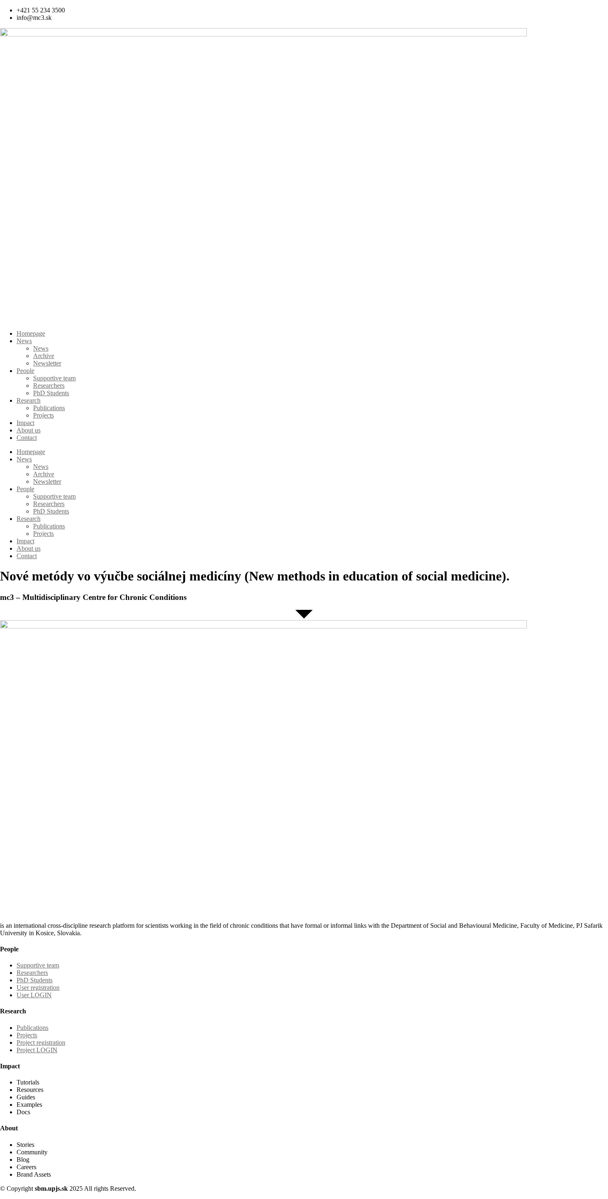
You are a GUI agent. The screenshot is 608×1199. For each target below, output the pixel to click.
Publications (49, 407)
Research (29, 400)
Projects (43, 415)
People (25, 370)
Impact (25, 422)
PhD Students (51, 392)
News (24, 340)
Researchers (49, 385)
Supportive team (54, 378)
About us (29, 430)
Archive (43, 355)
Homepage (31, 333)
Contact (27, 437)
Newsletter (47, 363)
